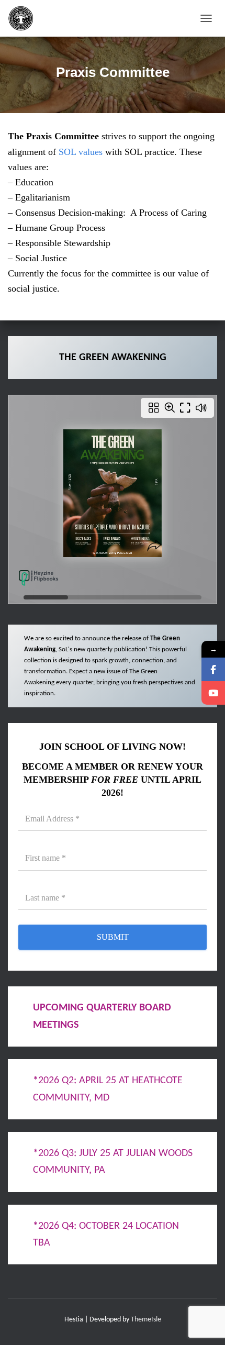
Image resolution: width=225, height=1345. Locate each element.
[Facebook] (213, 669)
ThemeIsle (146, 1320)
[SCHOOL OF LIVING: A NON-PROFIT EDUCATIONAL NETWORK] (25, 18)
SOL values (79, 152)
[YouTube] (213, 693)
